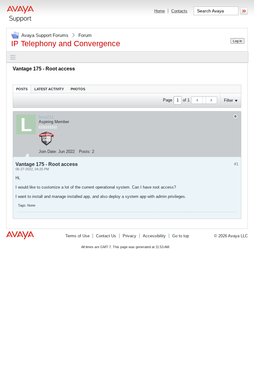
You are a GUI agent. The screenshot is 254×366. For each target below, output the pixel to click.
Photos (78, 89)
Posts (22, 89)
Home (159, 11)
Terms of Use (77, 236)
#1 (236, 164)
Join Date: (48, 151)
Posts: (85, 151)
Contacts (179, 11)
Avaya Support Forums (44, 35)
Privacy (129, 236)
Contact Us (106, 236)
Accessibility (154, 236)
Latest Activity (49, 89)
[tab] (22, 89)
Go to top (180, 236)
